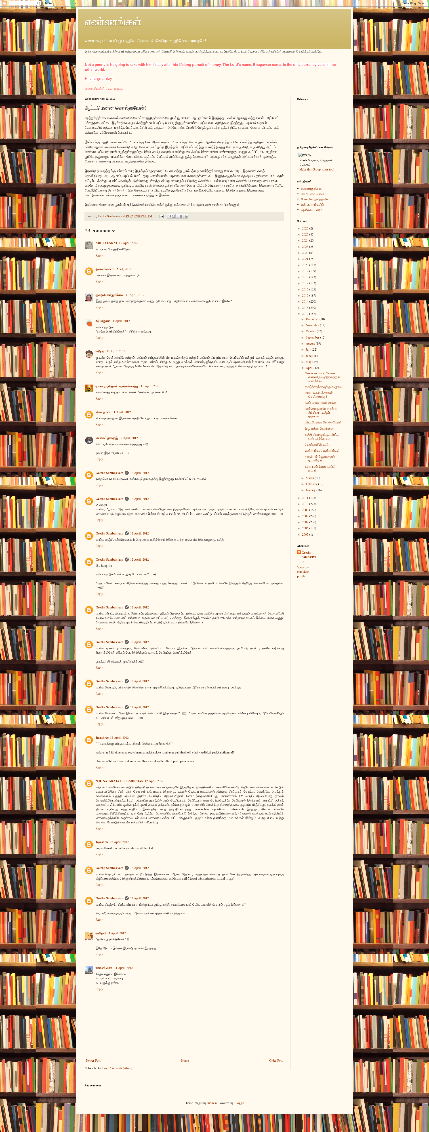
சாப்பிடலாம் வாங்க (312, 194)
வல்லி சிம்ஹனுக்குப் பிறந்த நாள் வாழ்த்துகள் (322, 436)
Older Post (276, 1060)
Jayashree (102, 737)
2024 (305, 240)
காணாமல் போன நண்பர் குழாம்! (320, 468)
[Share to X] (177, 216)
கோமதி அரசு (104, 967)
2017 (305, 283)
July (309, 349)
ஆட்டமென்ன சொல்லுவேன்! (323, 422)
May (309, 362)
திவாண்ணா (103, 269)
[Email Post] (161, 216)
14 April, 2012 (116, 933)
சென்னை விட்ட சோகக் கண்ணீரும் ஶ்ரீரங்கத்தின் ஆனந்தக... (323, 377)
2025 (305, 234)
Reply (99, 255)
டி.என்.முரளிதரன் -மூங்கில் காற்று (117, 386)
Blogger (239, 1103)
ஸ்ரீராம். (100, 351)
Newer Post (93, 1060)
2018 (305, 277)
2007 (305, 522)
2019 (305, 271)
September (313, 337)
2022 (305, 252)
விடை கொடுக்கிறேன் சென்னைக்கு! (319, 395)
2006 (305, 528)
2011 (305, 498)
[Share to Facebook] (182, 216)
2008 (305, 516)
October (311, 331)
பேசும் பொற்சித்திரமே (314, 199)
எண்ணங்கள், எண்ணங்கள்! (323, 450)
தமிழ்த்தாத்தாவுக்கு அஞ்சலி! (324, 387)
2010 (305, 504)
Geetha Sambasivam (109, 472)
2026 (305, 228)
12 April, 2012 (128, 438)
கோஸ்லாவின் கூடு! (317, 444)
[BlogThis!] (173, 216)
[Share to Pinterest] (186, 216)
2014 (305, 301)
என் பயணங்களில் (312, 204)
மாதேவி (101, 933)
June (309, 355)
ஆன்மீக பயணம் (311, 210)
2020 (305, 265)
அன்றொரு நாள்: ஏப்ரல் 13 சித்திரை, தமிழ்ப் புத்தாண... (321, 412)
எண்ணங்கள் (113, 21)
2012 (305, 313)
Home (185, 1060)
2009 (305, 510)
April (309, 368)
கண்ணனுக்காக (311, 188)
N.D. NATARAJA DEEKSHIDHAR (119, 781)
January (311, 490)
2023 (305, 246)
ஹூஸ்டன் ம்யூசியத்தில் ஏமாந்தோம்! (320, 458)
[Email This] (169, 216)
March (310, 478)
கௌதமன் (103, 412)
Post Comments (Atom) (117, 1068)
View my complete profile (303, 571)
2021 (305, 259)
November (313, 325)
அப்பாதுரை (103, 320)
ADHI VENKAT (107, 242)
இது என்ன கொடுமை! (319, 428)
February (312, 484)
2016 (305, 289)
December (313, 319)
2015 (305, 295)
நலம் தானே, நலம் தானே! (321, 402)
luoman (212, 1103)
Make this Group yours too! (316, 169)
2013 (305, 307)
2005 (305, 534)
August (311, 343)
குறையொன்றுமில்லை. (110, 294)
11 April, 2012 (128, 243)
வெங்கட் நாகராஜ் (107, 438)
